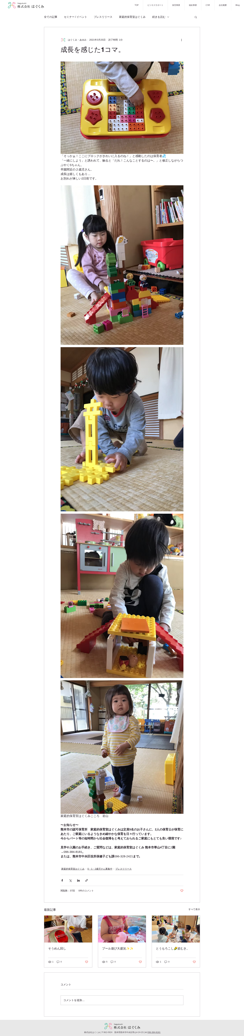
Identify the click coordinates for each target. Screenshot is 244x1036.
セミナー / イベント (75, 16)
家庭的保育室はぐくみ (132, 16)
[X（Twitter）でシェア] (70, 880)
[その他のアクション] (181, 40)
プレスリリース (103, 16)
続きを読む (158, 16)
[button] (195, 17)
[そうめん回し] (68, 929)
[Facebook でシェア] (62, 880)
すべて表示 (194, 909)
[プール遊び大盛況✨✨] (122, 929)
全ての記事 (50, 16)
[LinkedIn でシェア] (78, 880)
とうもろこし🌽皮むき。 (172, 948)
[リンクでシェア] (86, 880)
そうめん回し (57, 948)
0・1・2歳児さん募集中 (99, 868)
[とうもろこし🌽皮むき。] (176, 929)
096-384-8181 (154, 1032)
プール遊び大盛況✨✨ (117, 948)
